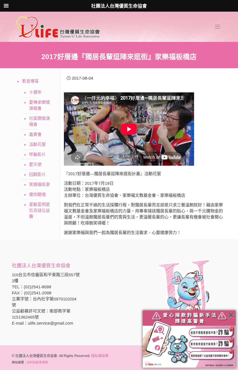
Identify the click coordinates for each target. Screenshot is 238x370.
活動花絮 (37, 144)
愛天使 (35, 164)
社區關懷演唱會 (39, 121)
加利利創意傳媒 (37, 362)
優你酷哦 (37, 194)
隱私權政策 (100, 356)
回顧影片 (37, 174)
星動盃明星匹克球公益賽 (39, 210)
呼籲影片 (37, 154)
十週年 (35, 92)
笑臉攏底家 (39, 184)
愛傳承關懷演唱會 (39, 105)
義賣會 (35, 134)
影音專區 (30, 81)
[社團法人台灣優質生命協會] (58, 27)
